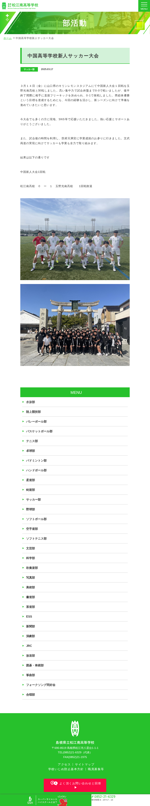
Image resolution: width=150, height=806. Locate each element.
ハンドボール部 (36, 470)
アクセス (64, 764)
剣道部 (30, 489)
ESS (29, 616)
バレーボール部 (36, 421)
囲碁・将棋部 (35, 665)
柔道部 (30, 480)
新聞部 (30, 626)
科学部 (30, 558)
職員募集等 (96, 769)
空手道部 (32, 528)
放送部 (30, 655)
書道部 (30, 597)
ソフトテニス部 (36, 538)
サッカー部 (33, 499)
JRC (29, 645)
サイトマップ (84, 764)
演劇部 (30, 636)
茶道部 (30, 606)
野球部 (30, 509)
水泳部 (30, 402)
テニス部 (32, 441)
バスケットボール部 (39, 431)
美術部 (30, 587)
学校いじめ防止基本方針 (66, 769)
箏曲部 (30, 675)
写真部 (30, 577)
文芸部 (30, 548)
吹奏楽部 (32, 567)
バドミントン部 (36, 460)
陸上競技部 (33, 411)
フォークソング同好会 (40, 684)
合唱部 (30, 694)
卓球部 (30, 450)
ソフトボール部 (36, 519)
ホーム (8, 38)
